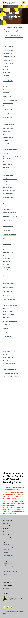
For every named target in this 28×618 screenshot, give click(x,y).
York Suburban (7, 366)
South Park (6, 84)
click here (9, 509)
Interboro (5, 201)
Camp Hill (5, 153)
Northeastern (6, 349)
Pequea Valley (6, 267)
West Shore (6, 167)
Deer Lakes (6, 75)
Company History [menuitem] (8, 547)
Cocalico (5, 238)
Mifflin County (6, 295)
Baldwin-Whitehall (8, 63)
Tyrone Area (6, 113)
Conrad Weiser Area (8, 103)
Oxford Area (6, 143)
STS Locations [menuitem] (7, 550)
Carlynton (5, 69)
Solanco (5, 273)
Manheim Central (7, 261)
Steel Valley (6, 89)
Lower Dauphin (7, 185)
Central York (6, 340)
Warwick (5, 276)
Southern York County (9, 351)
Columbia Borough (8, 241)
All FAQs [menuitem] (6, 552)
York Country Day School (9, 363)
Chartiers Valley (7, 72)
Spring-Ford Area (7, 311)
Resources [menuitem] (5, 591)
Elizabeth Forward (8, 78)
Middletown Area (7, 187)
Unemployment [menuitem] (8, 574)
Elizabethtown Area (8, 252)
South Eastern (6, 354)
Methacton (5, 308)
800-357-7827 (6, 604)
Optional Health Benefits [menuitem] (10, 571)
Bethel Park (6, 66)
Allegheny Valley (7, 60)
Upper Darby (6, 210)
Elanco (4, 250)
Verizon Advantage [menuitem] (9, 566)
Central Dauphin (7, 182)
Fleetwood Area (7, 106)
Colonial (5, 303)
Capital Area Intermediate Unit (11, 376)
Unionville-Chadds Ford (9, 146)
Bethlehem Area (7, 325)
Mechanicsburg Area (8, 164)
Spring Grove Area (8, 357)
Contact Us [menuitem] (6, 588)
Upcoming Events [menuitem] (8, 555)
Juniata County (7, 230)
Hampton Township (8, 81)
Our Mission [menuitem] (7, 544)
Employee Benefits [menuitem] (8, 561)
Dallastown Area (7, 343)
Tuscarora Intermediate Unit (10, 373)
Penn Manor (6, 264)
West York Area (7, 360)
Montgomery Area (8, 287)
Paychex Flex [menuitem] (6, 534)
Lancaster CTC (6, 258)
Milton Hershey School (9, 190)
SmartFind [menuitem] (6, 528)
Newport (5, 332)
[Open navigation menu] (23, 2)
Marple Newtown (7, 204)
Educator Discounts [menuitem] (9, 577)
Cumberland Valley (8, 161)
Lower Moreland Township (10, 305)
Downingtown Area (8, 137)
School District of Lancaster (10, 270)
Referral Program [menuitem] (8, 563)
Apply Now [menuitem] (5, 593)
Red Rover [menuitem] (5, 523)
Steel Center (6, 87)
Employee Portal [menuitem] (7, 520)
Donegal (5, 247)
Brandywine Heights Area (10, 100)
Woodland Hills (7, 92)
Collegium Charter (8, 134)
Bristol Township (7, 121)
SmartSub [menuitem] (5, 531)
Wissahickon (6, 317)
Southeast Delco (7, 207)
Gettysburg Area (7, 53)
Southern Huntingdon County (11, 223)
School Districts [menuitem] (7, 583)
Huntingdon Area (7, 220)
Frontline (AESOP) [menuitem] (8, 526)
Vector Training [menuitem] (7, 537)
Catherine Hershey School (10, 179)
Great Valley (6, 140)
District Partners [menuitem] (7, 585)
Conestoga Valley (7, 244)
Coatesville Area (7, 131)
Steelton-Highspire (8, 193)
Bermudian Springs (8, 50)
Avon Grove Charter (8, 128)
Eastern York (6, 346)
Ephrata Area (6, 255)
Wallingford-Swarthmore (9, 212)
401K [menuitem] (5, 568)
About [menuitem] (4, 542)
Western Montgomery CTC (10, 314)
